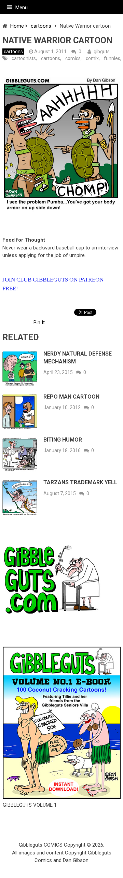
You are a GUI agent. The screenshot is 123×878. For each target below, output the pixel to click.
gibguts (102, 51)
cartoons (41, 26)
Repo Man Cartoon (71, 396)
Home (17, 26)
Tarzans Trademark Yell (80, 482)
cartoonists (24, 58)
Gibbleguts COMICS (41, 845)
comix (92, 58)
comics (73, 58)
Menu (21, 7)
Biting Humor (62, 439)
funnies (112, 58)
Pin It (39, 322)
